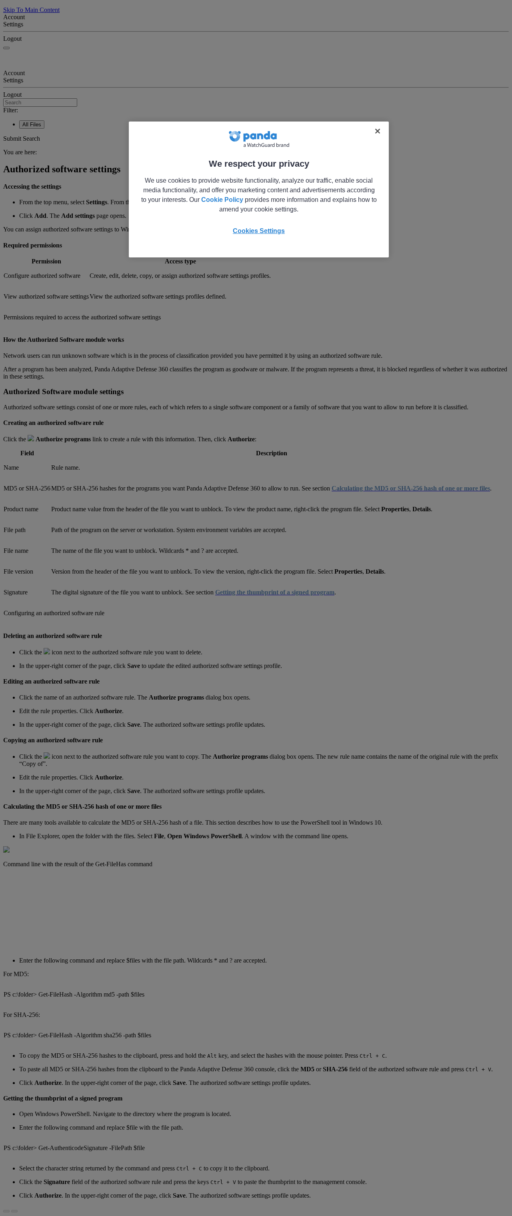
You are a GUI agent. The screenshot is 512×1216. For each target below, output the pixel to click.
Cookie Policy (222, 199)
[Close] (377, 131)
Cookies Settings (259, 230)
